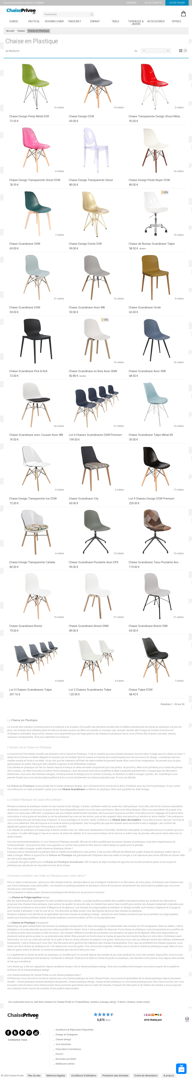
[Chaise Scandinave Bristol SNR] (156, 596)
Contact (131, 2)
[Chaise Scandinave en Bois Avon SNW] (96, 341)
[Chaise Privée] (21, 11)
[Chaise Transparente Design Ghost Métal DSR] (156, 86)
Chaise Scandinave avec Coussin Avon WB (36, 435)
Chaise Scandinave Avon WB (87, 307)
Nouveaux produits (66, 1058)
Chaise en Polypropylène (27, 897)
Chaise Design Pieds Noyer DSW (149, 180)
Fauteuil (34, 21)
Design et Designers (67, 1034)
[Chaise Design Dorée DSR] (96, 213)
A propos (169, 1075)
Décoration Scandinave (68, 1049)
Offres (176, 21)
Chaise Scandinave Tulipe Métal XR (151, 435)
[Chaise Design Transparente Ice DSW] (36, 468)
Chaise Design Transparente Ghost (91, 180)
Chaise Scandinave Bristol (25, 626)
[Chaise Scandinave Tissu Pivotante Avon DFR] (156, 532)
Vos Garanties (63, 1044)
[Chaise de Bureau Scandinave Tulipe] (156, 213)
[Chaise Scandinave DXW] (36, 277)
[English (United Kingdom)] (149, 1014)
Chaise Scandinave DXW (24, 307)
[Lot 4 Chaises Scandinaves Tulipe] (36, 659)
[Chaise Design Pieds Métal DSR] (36, 86)
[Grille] (180, 50)
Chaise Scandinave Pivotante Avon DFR (93, 562)
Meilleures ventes (65, 1063)
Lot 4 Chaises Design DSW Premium (151, 498)
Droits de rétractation (145, 1075)
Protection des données (115, 1075)
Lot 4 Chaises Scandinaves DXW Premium (95, 435)
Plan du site (34, 1075)
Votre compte (153, 2)
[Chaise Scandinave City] (96, 468)
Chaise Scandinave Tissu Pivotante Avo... (155, 562)
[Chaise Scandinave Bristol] (36, 596)
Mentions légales (55, 1075)
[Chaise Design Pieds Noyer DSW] (156, 150)
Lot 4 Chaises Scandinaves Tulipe (30, 689)
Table (115, 21)
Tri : (136, 51)
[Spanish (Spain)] (152, 1014)
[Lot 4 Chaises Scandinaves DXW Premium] (96, 404)
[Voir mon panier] (172, 12)
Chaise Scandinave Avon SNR (147, 371)
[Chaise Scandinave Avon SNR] (156, 341)
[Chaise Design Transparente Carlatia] (36, 532)
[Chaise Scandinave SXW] (36, 213)
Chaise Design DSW (81, 116)
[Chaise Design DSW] (96, 86)
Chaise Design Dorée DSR (85, 243)
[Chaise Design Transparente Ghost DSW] (36, 150)
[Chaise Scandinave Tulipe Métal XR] (156, 404)
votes (138, 1001)
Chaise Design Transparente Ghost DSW (34, 180)
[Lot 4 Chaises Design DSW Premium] (156, 468)
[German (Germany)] (156, 1014)
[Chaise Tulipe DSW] (156, 659)
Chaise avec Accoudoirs (126, 819)
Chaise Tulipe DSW (140, 689)
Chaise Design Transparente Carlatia (32, 562)
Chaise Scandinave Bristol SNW (89, 626)
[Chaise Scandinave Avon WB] (96, 277)
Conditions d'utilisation (83, 1075)
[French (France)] (145, 1014)
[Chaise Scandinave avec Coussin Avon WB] (36, 404)
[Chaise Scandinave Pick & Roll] (36, 341)
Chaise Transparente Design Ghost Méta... (155, 116)
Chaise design (63, 1039)
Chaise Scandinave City (83, 498)
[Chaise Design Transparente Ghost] (96, 150)
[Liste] (185, 50)
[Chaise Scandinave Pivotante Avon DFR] (96, 532)
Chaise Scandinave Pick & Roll (28, 371)
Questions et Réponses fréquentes (74, 1029)
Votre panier (177, 2)
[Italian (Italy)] (159, 1014)
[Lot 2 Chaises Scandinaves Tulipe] (96, 659)
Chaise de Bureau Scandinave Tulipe (152, 243)
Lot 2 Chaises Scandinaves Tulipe (90, 689)
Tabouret (74, 21)
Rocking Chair (54, 21)
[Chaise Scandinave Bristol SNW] (96, 596)
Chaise (13, 21)
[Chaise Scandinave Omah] (156, 277)
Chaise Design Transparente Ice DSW (33, 498)
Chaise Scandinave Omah (145, 307)
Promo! (59, 1054)
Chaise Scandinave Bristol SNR (148, 626)
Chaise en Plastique (23, 922)
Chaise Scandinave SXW (24, 243)
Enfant (95, 21)
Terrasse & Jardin (136, 22)
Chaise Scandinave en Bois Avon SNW (93, 371)
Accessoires (156, 21)
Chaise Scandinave (73, 789)
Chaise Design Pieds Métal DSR (29, 116)
